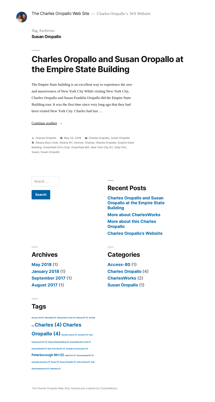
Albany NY (66, 142)
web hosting (83, 362)
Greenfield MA (80, 147)
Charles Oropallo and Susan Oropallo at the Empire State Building (107, 64)
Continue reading (47, 123)
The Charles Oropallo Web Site (60, 13)
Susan (35, 152)
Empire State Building (58, 342)
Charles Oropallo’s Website (135, 233)
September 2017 (49, 278)
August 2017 (45, 284)
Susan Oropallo (120, 138)
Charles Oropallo (46, 138)
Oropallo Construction (77, 349)
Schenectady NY (85, 355)
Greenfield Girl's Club (56, 147)
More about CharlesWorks (134, 214)
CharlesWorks (122, 278)
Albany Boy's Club (47, 142)
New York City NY (102, 147)
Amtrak (78, 142)
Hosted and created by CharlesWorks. (94, 388)
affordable (50, 318)
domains (83, 335)
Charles (89, 142)
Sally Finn (120, 147)
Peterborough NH (48, 355)
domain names (69, 335)
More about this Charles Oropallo (132, 224)
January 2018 (45, 271)
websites (55, 369)
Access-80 (119, 264)
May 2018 (42, 264)
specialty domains (41, 362)
